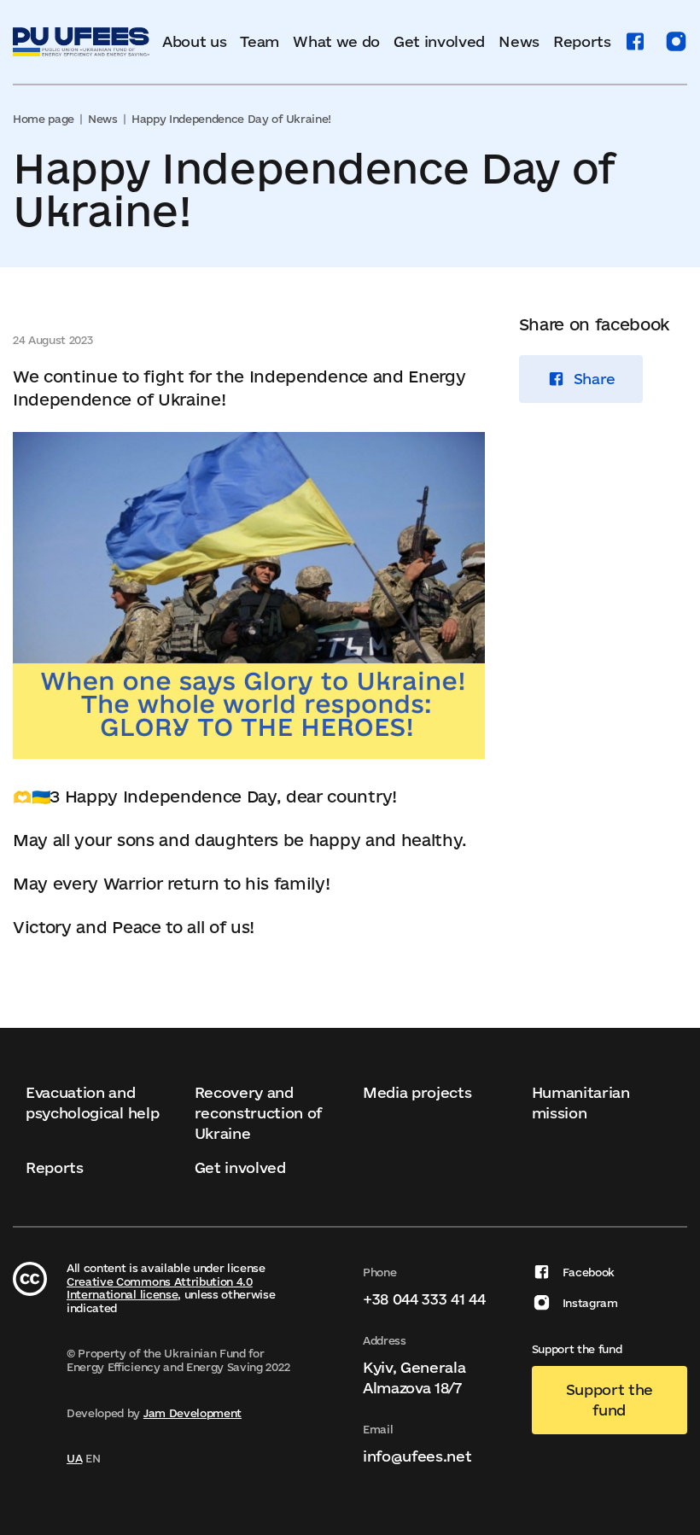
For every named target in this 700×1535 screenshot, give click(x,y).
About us (194, 41)
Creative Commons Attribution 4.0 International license (160, 1288)
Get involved (439, 41)
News (519, 41)
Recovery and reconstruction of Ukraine (259, 1112)
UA (74, 1458)
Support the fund (609, 1399)
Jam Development (192, 1413)
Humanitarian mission (581, 1102)
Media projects (417, 1092)
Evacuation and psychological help (92, 1102)
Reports (582, 41)
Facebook (589, 1272)
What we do (336, 41)
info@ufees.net (417, 1456)
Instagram (590, 1303)
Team (259, 41)
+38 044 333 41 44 (424, 1299)
